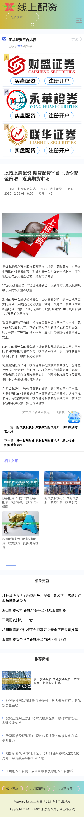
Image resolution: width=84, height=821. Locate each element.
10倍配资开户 (66, 788)
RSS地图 (49, 801)
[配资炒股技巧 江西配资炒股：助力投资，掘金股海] (62, 482)
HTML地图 (63, 801)
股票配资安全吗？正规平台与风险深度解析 (35, 639)
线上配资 (12, 788)
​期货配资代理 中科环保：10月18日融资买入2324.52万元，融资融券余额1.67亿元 (40, 755)
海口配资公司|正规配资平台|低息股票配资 (34, 610)
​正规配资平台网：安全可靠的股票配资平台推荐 (39, 771)
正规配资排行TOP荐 (17, 619)
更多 (74, 39)
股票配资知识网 (51, 809)
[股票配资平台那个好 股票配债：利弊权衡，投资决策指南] (20, 482)
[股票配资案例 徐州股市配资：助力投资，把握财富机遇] (20, 523)
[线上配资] (30, 7)
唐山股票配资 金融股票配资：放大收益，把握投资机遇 (57, 681)
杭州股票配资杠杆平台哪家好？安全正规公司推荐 (40, 629)
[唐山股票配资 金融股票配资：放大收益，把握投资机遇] (16, 681)
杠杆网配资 (37, 788)
